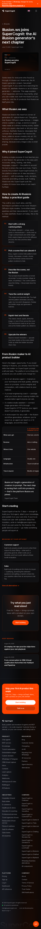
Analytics (5, 775)
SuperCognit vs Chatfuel (30, 854)
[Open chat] (36, 924)
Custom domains (7, 756)
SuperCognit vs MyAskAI (30, 857)
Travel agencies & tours (10, 817)
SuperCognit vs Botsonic (30, 851)
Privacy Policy (27, 886)
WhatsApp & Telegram (10, 759)
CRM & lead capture (9, 762)
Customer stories (27, 743)
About (24, 876)
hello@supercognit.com (9, 908)
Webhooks (6, 778)
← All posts (6, 24)
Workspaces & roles (9, 781)
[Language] (30, 10)
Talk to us (20, 708)
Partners (25, 761)
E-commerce (6, 804)
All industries (6, 836)
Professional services (9, 814)
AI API (24, 749)
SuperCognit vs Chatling (30, 832)
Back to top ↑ (6, 910)
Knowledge (6, 746)
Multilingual (6, 785)
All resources (26, 758)
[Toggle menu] (36, 11)
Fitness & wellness (8, 826)
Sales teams (6, 832)
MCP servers (6, 743)
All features (6, 788)
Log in (4, 883)
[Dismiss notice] (37, 3)
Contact (24, 879)
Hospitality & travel (8, 798)
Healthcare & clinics (9, 808)
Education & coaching (9, 811)
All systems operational (11, 905)
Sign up (4, 879)
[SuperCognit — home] (8, 11)
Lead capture (6, 772)
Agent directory (27, 764)
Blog (23, 739)
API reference (7, 889)
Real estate (6, 801)
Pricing (4, 876)
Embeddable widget (9, 752)
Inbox (4, 765)
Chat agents (6, 739)
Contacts (5, 769)
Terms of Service (28, 883)
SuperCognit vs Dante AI (30, 820)
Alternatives (26, 767)
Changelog (25, 746)
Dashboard (6, 886)
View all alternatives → (10, 585)
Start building (20, 622)
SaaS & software (8, 829)
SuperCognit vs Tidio (29, 823)
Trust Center (26, 889)
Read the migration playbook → (13, 5)
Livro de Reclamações (26, 908)
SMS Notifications (28, 892)
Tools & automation (8, 749)
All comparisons (27, 866)
